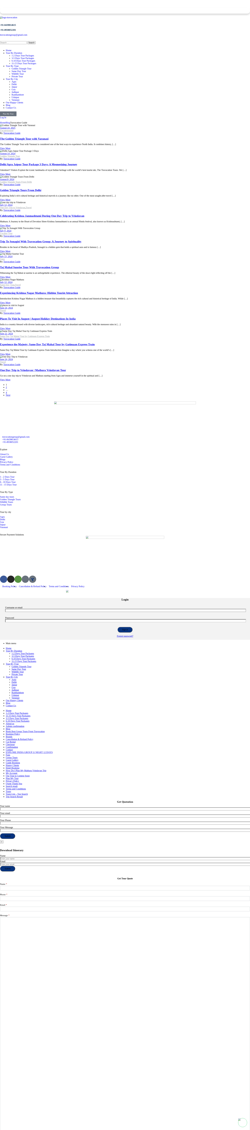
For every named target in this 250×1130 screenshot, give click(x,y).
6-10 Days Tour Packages (23, 658)
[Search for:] (13, 42)
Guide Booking (13, 762)
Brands (9, 736)
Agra (2, 259)
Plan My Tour (12, 778)
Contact (9, 749)
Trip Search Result (14, 796)
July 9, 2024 (5, 231)
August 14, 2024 (7, 153)
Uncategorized (6, 130)
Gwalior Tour (6, 233)
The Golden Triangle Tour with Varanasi (24, 138)
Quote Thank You (14, 783)
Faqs (8, 755)
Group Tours (12, 757)
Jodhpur (15, 690)
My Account (11, 773)
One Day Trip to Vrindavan (12, 207)
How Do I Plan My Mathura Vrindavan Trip (26, 770)
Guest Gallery (12, 760)
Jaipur (14, 685)
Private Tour (17, 674)
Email (2, 861)
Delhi (14, 682)
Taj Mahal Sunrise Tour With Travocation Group (29, 267)
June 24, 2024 (6, 308)
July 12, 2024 (6, 205)
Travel (29, 207)
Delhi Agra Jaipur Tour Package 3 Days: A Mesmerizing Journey (38, 164)
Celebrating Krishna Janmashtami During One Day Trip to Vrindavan (42, 215)
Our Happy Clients (14, 700)
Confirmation (12, 747)
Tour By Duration (14, 651)
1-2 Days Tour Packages (23, 653)
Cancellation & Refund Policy (19, 739)
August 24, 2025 (7, 128)
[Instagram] (10, 579)
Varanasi (15, 698)
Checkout (10, 744)
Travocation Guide (11, 133)
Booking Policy (13, 734)
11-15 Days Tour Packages (24, 661)
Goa (13, 687)
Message (5, 915)
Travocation (13, 591)
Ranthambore (18, 692)
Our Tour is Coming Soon (18, 776)
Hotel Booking (12, 768)
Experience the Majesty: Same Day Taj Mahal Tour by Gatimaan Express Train (47, 344)
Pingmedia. (57, 591)
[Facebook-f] (3, 579)
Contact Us (11, 705)
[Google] (25, 579)
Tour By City (12, 677)
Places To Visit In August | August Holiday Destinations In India (38, 318)
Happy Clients (12, 765)
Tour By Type (12, 664)
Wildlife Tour (18, 671)
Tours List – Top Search (17, 794)
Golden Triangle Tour (10, 156)
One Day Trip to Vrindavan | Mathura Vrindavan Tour (33, 370)
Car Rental (11, 742)
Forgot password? (125, 636)
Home (3, 122)
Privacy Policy (12, 781)
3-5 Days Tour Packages (23, 656)
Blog (8, 122)
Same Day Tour (7, 285)
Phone (3, 894)
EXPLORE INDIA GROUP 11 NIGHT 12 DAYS (29, 752)
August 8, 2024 (7, 179)
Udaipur (15, 695)
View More (5, 148)
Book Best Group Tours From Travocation (25, 731)
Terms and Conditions (16, 789)
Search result (12, 786)
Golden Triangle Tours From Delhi (16, 182)
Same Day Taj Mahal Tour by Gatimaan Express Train (25, 336)
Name (2, 856)
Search (31, 43)
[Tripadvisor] (18, 579)
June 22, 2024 (6, 333)
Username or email (13, 607)
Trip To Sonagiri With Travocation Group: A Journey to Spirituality (40, 241)
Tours (8, 791)
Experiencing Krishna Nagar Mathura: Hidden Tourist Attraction (39, 292)
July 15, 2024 (6, 256)
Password (9, 618)
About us (10, 723)
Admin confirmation (15, 726)
